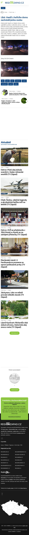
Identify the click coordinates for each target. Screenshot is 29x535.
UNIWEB (11, 479)
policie (16, 84)
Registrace (11, 445)
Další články (14, 333)
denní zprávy (5, 429)
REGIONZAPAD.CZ (5, 454)
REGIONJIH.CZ (4, 457)
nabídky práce (16, 431)
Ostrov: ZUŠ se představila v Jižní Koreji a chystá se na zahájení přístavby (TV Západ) (14, 232)
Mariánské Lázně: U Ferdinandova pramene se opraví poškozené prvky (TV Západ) (13, 263)
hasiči (10, 84)
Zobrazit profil (14, 389)
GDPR (24, 525)
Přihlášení (7, 445)
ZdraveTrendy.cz (23, 488)
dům (12, 80)
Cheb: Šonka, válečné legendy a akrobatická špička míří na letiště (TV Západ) (14, 202)
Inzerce (2, 445)
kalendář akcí (10, 431)
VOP (26, 525)
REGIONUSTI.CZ (4, 462)
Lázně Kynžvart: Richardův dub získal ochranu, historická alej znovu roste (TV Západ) (14, 324)
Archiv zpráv (17, 445)
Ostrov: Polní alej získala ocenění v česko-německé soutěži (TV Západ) (12, 172)
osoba (24, 80)
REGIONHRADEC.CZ (5, 468)
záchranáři (4, 84)
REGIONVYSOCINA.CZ (20, 454)
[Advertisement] (14, 123)
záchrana (18, 80)
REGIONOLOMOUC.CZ (20, 462)
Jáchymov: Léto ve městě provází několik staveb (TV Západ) (12, 294)
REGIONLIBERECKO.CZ (6, 465)
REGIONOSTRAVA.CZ (19, 465)
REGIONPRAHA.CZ (5, 460)
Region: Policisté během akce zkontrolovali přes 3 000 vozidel (18, 94)
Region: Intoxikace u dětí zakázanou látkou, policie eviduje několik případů (10, 102)
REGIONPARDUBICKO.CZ (20, 451)
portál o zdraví (10, 488)
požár (7, 80)
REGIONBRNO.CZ (19, 457)
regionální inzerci (20, 433)
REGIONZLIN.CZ (18, 460)
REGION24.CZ (18, 468)
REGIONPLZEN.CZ (5, 451)
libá (3, 80)
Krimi (3, 8)
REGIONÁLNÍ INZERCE (14, 416)
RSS (21, 445)
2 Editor (5, 12)
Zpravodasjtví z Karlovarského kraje (9, 144)
